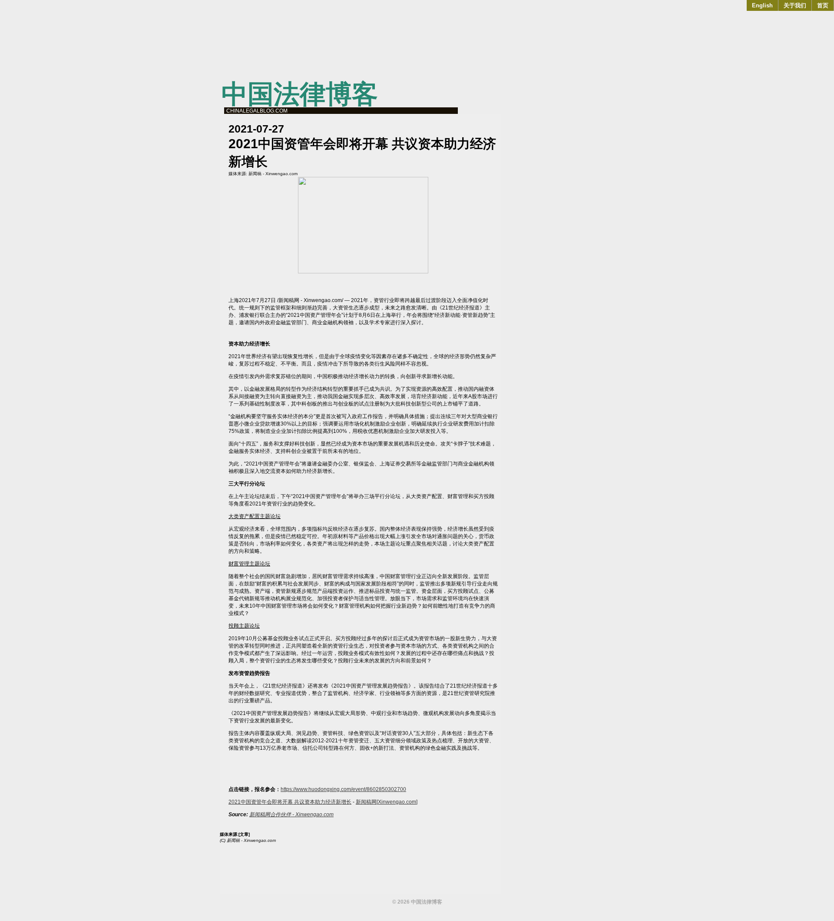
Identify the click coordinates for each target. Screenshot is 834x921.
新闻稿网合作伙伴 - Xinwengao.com (291, 814)
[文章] (244, 834)
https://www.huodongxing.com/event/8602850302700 (343, 789)
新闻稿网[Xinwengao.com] (386, 802)
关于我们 (795, 5)
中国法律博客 (300, 94)
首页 (822, 5)
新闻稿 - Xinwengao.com (273, 173)
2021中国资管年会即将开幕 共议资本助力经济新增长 (289, 802)
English (762, 5)
